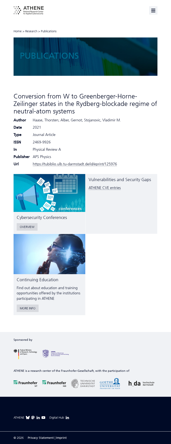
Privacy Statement (41, 438)
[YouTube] (43, 417)
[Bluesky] (28, 417)
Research (31, 31)
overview (27, 227)
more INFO (27, 308)
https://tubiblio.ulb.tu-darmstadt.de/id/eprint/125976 (75, 164)
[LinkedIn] (38, 417)
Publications (49, 31)
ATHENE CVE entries (105, 187)
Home (18, 31)
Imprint (61, 438)
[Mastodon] (33, 417)
